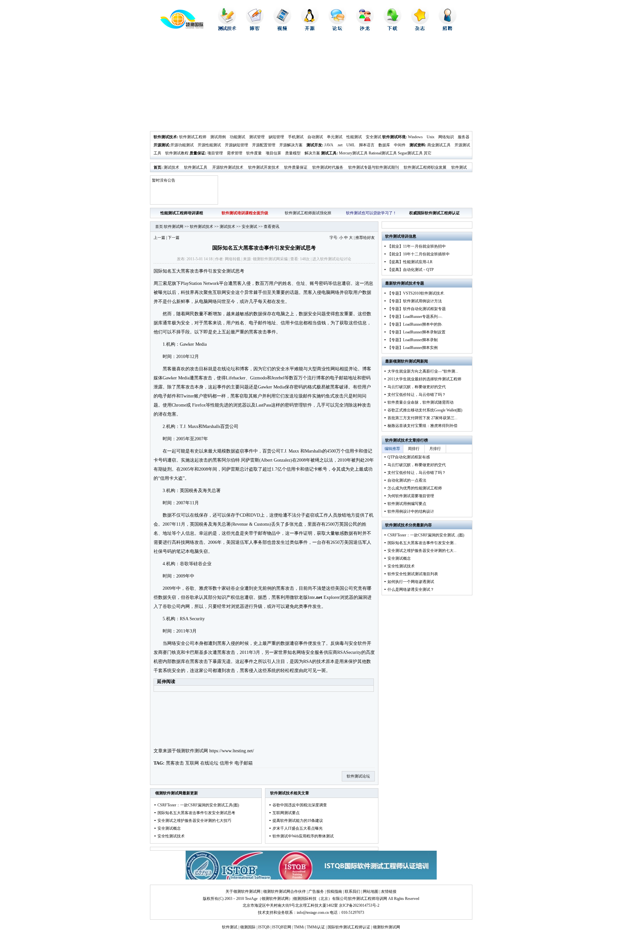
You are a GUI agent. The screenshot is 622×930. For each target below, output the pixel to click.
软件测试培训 (397, 236)
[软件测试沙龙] (365, 29)
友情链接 (389, 891)
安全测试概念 (169, 828)
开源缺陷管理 (236, 145)
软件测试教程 (177, 153)
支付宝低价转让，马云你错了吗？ (416, 394)
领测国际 (248, 927)
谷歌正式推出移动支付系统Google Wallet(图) (424, 410)
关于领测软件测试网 (242, 891)
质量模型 (293, 153)
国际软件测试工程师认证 (349, 927)
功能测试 (237, 137)
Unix (430, 137)
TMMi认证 (316, 927)
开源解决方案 (291, 145)
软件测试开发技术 (263, 167)
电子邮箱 (244, 763)
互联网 (192, 763)
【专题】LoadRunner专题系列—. (415, 316)
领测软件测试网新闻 (410, 361)
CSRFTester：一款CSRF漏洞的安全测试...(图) (425, 535)
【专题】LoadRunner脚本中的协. (415, 324)
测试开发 (314, 145)
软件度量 (254, 153)
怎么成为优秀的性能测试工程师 (414, 488)
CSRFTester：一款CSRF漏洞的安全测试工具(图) (198, 805)
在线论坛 (209, 763)
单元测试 (334, 137)
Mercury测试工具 (353, 153)
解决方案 (312, 153)
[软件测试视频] (282, 29)
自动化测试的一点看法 (406, 480)
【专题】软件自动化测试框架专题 (416, 309)
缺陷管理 (276, 137)
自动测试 (315, 137)
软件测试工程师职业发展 (425, 167)
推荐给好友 (365, 237)
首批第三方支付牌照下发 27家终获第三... (422, 418)
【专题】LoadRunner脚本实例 (412, 347)
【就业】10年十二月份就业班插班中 (418, 254)
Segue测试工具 (410, 153)
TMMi (299, 927)
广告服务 (316, 891)
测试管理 (257, 137)
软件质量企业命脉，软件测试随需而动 (420, 402)
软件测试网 (173, 226)
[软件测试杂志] (420, 29)
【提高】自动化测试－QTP (410, 269)
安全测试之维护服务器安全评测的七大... (421, 550)
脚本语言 (366, 145)
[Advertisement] (311, 82)
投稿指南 (334, 891)
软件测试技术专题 (408, 283)
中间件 (400, 145)
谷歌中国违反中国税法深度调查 (299, 805)
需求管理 (234, 153)
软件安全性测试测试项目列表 (412, 574)
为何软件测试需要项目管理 (410, 496)
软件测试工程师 (192, 137)
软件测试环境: (394, 137)
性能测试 (354, 137)
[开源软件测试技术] (310, 29)
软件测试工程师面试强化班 (308, 213)
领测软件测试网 (192, 750)
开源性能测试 (209, 145)
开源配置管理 (263, 145)
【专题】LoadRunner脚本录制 (412, 340)
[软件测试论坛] (337, 29)
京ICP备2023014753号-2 (359, 905)
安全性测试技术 (171, 836)
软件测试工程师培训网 (367, 898)
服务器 (463, 137)
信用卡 (226, 763)
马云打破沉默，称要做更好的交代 (416, 387)
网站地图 (370, 891)
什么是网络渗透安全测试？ (410, 589)
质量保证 (197, 153)
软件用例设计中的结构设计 (410, 511)
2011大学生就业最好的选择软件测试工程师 (424, 379)
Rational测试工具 (383, 153)
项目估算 (273, 153)
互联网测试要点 (286, 813)
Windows (415, 137)
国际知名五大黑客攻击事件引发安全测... (421, 543)
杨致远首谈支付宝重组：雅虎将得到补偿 (422, 425)
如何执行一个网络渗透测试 (410, 581)
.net (339, 145)
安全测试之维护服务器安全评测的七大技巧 (194, 820)
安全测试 (373, 137)
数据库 (384, 145)
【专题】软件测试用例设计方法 (414, 301)
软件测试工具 (195, 167)
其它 (428, 153)
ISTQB (264, 927)
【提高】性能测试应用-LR (409, 262)
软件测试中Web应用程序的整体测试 (303, 836)
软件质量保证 (295, 167)
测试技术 (171, 167)
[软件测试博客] (255, 29)
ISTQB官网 (281, 927)
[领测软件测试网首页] (176, 27)
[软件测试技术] (227, 29)
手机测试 (296, 137)
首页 (157, 167)
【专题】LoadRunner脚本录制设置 (416, 332)
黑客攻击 (175, 763)
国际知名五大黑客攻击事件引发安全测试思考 (196, 813)
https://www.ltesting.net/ (231, 750)
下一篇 (173, 237)
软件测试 (229, 927)
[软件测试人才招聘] (447, 29)
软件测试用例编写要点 (406, 503)
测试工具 (329, 153)
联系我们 (352, 891)
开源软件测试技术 (227, 167)
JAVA (328, 145)
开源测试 (161, 145)
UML (350, 145)
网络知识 (446, 137)
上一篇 (159, 237)
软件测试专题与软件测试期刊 (373, 167)
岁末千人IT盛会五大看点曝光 (297, 828)
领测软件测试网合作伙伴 (284, 891)
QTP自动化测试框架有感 (408, 457)
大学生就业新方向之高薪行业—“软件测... (422, 371)
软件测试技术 (165, 137)
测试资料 (417, 145)
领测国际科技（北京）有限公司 (320, 898)
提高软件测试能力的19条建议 (297, 820)
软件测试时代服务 (327, 167)
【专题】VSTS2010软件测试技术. (416, 293)
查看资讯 (271, 226)
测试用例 (218, 137)
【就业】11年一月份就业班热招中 (416, 246)
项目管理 (215, 153)
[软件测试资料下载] (392, 29)
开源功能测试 (182, 145)
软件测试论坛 (331, 259)
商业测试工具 (439, 145)
